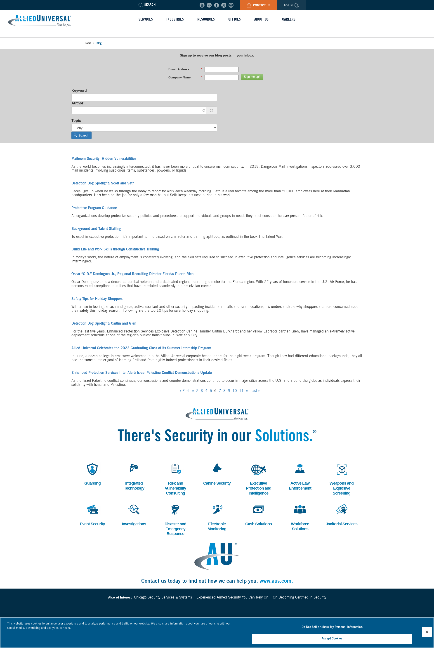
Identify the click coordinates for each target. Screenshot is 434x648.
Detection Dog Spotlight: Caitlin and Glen (103, 323)
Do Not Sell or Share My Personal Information (332, 627)
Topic (76, 121)
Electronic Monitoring (216, 516)
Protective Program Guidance (94, 208)
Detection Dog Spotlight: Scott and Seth (102, 183)
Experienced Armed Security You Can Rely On (232, 597)
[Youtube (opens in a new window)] (202, 5)
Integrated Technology (134, 476)
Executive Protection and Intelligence (258, 478)
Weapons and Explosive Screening (342, 478)
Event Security (92, 514)
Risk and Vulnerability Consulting (175, 478)
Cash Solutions (258, 514)
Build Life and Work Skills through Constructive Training (115, 249)
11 (241, 391)
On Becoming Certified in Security (299, 597)
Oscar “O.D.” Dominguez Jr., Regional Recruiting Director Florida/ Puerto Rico (132, 274)
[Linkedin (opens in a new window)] (209, 5)
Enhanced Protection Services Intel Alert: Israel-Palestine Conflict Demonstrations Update (141, 373)
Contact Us (261, 5)
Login (288, 5)
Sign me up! (252, 76)
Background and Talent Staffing (96, 229)
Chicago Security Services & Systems (163, 597)
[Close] (427, 632)
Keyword (79, 90)
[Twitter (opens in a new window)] (223, 5)
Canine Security (217, 473)
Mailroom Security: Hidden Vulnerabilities (103, 159)
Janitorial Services (341, 514)
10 (234, 391)
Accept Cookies (332, 638)
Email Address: (185, 69)
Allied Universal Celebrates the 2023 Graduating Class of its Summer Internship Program (141, 348)
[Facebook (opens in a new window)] (216, 5)
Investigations (134, 514)
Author (77, 103)
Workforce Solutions (299, 516)
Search (83, 135)
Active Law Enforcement (300, 476)
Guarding (92, 473)
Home (88, 43)
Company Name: (185, 77)
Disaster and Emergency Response (175, 519)
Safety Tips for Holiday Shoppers (97, 299)
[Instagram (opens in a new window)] (231, 5)
